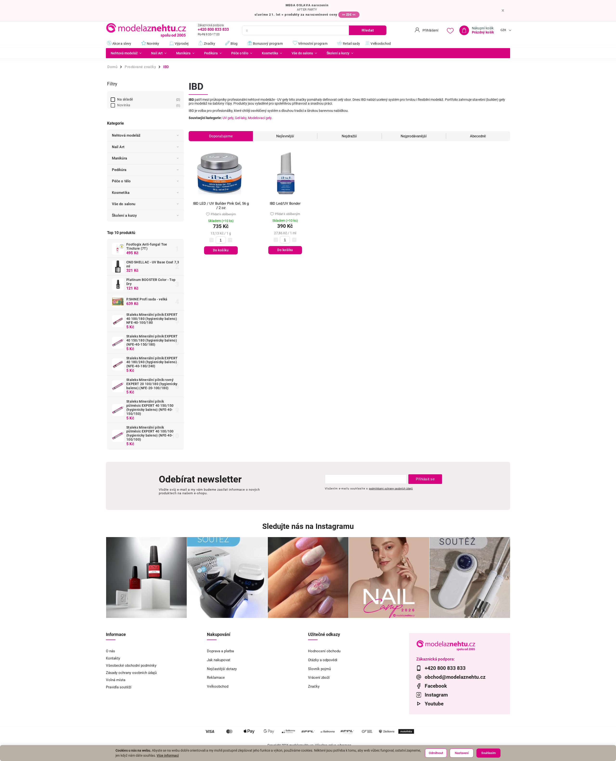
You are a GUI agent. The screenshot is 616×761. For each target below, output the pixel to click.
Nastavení (461, 753)
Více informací (168, 755)
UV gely (228, 118)
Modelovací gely (259, 118)
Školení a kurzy (124, 215)
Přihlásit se (425, 479)
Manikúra (119, 158)
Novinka (148, 105)
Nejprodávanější (414, 136)
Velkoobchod (217, 686)
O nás (110, 651)
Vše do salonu (123, 204)
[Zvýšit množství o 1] (230, 240)
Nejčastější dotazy (222, 669)
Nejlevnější (285, 136)
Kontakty (113, 658)
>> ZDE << (349, 14)
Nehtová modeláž (126, 135)
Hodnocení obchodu (324, 651)
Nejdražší (349, 136)
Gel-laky (240, 118)
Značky (314, 686)
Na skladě (148, 99)
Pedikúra (119, 170)
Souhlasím (488, 753)
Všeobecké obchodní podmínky (131, 665)
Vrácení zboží (319, 677)
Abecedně (478, 136)
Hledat (368, 30)
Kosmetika (120, 192)
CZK (503, 30)
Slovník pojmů (319, 669)
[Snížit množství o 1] (211, 240)
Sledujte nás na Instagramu (308, 526)
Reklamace (216, 677)
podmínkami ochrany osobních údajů (391, 488)
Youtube (434, 704)
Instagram (436, 695)
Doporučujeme (221, 136)
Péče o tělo (121, 181)
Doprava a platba (220, 651)
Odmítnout (436, 753)
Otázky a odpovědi (322, 660)
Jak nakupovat (218, 660)
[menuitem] (126, 53)
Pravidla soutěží (118, 687)
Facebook (436, 686)
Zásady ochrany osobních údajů (131, 673)
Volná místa (115, 680)
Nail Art (118, 147)
